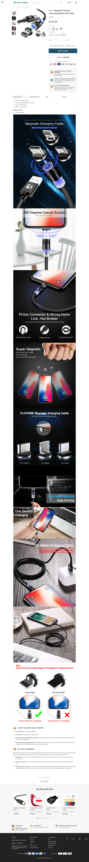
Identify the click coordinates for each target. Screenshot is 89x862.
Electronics (18, 7)
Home (13, 7)
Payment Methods (52, 841)
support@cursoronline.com (21, 840)
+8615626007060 (19, 843)
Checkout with (60, 57)
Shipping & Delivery (52, 843)
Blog (31, 843)
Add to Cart (63, 51)
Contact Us (32, 841)
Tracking (50, 847)
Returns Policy (51, 845)
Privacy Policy (33, 845)
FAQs (49, 839)
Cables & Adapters (25, 7)
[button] (37, 818)
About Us (32, 839)
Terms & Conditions (34, 847)
